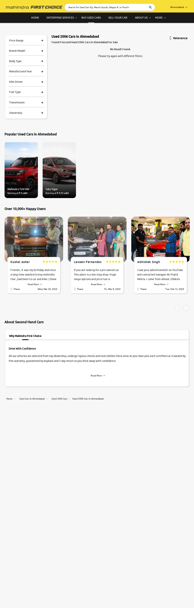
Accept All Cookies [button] (121, 597)
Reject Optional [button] (147, 597)
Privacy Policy (15, 600)
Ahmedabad (177, 7)
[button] (173, 597)
